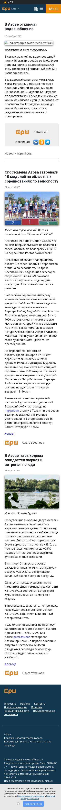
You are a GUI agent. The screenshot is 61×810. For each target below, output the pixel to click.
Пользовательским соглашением (30, 796)
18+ (51, 8)
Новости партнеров (15, 707)
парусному (12, 410)
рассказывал (21, 637)
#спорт (10, 433)
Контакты (39, 703)
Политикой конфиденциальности (38, 797)
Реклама (25, 703)
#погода (10, 664)
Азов (13, 8)
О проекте (10, 703)
